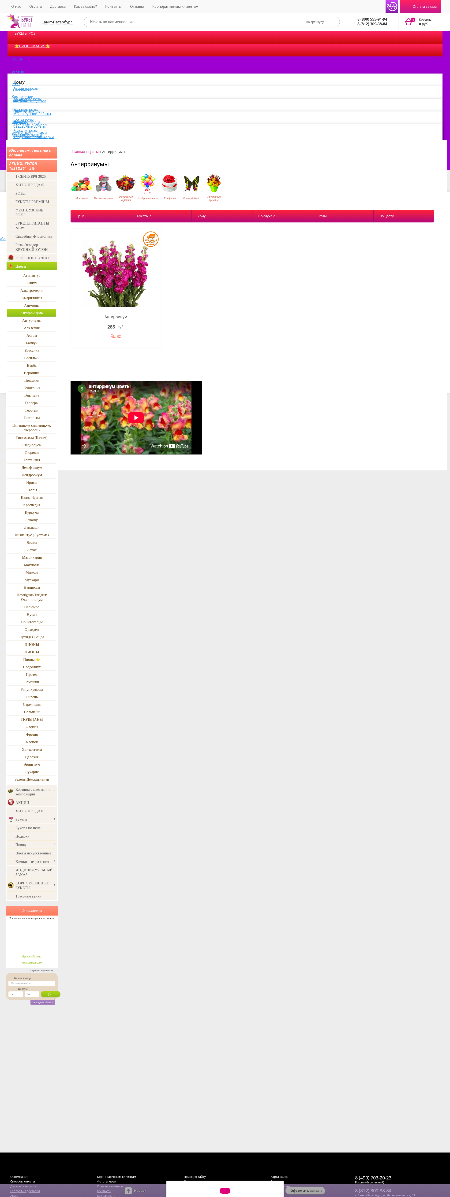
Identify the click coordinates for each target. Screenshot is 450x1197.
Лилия (32, 542)
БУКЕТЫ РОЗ (25, 33)
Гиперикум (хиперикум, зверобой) (31, 427)
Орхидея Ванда (31, 636)
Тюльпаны (31, 711)
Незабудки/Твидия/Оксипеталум (32, 597)
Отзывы (137, 6)
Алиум (31, 282)
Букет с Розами (31, 956)
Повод (20, 844)
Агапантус (31, 275)
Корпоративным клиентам (175, 6)
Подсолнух (32, 666)
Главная (78, 151)
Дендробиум (32, 474)
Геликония (31, 387)
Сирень (32, 696)
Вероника (32, 372)
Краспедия (31, 504)
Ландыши (32, 527)
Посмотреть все (32, 962)
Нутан (32, 614)
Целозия (31, 756)
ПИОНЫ (32, 644)
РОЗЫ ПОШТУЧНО (32, 257)
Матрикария (32, 557)
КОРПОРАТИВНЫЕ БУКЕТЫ (32, 885)
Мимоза (32, 572)
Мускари (32, 579)
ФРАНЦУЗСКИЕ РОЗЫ (29, 212)
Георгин (31, 410)
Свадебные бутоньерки (33, 136)
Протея (32, 674)
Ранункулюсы (32, 689)
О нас (16, 6)
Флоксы (32, 726)
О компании (19, 1177)
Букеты (18, 71)
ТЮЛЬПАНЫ (32, 719)
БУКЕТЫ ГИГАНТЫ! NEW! (32, 225)
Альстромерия (31, 290)
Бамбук (32, 342)
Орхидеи (32, 629)
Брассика (32, 350)
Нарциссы (32, 587)
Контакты (113, 6)
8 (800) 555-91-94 (372, 19)
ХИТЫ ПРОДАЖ (29, 184)
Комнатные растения (32, 861)
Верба (32, 365)
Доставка (58, 6)
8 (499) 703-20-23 (373, 1178)
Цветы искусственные (33, 852)
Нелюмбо (31, 606)
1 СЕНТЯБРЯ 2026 (30, 176)
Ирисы (31, 482)
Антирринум (116, 316)
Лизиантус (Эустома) (32, 534)
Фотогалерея (106, 1181)
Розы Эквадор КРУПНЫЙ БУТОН (31, 247)
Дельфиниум (32, 467)
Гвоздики (31, 380)
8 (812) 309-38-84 (372, 24)
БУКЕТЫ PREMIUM (32, 201)
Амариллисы (31, 297)
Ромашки (31, 681)
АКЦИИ (22, 802)
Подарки (22, 836)
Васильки (32, 357)
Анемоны (32, 305)
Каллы (31, 489)
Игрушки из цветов (29, 101)
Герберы (31, 402)
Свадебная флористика (33, 236)
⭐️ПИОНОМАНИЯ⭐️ (32, 46)
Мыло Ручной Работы (32, 113)
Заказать (421, 22)
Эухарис (32, 771)
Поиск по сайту (195, 1177)
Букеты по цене (28, 827)
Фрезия (32, 734)
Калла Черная (32, 497)
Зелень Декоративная (32, 779)
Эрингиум (31, 764)
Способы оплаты (22, 1181)
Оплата (35, 6)
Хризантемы (32, 749)
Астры (31, 335)
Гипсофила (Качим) (31, 437)
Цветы (17, 58)
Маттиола (32, 564)
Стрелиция (32, 704)
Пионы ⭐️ (31, 659)
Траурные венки (28, 896)
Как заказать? (85, 6)
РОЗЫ (20, 193)
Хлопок (32, 741)
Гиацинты (32, 417)
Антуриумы (31, 320)
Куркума (32, 512)
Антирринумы (32, 312)
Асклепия (32, 327)
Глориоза (32, 452)
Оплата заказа (424, 6)
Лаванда (31, 519)
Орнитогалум (32, 621)
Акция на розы (26, 88)
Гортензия (32, 459)
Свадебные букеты (29, 126)
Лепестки (20, 134)
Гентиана (31, 395)
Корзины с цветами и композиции (32, 791)
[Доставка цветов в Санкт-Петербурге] (20, 21)
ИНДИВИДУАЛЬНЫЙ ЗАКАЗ (34, 872)
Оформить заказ (304, 1190)
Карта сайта (279, 1177)
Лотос (32, 549)
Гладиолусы (31, 444)
